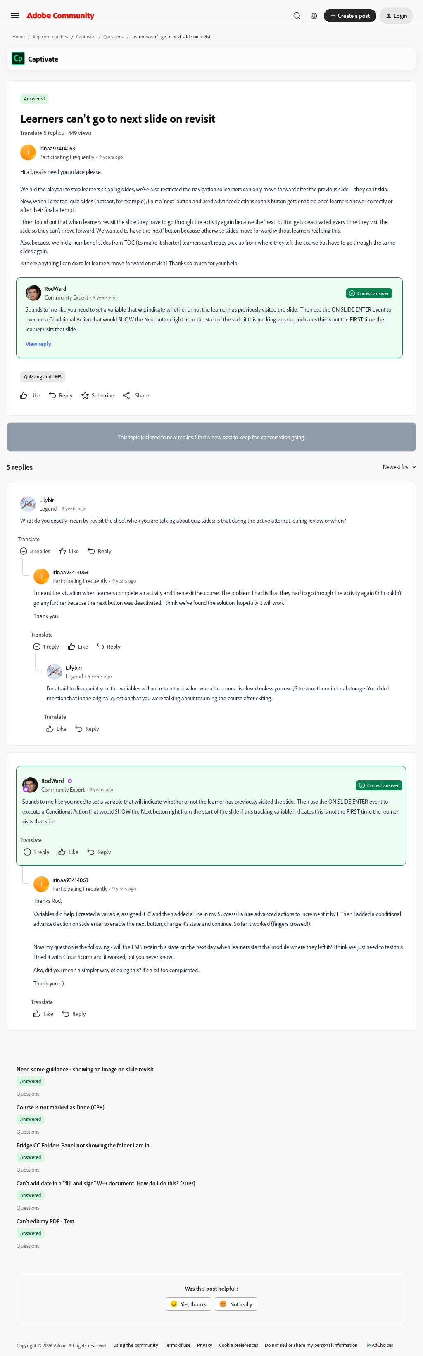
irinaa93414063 (57, 148)
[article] (211, 526)
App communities (50, 36)
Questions (113, 36)
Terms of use (177, 1345)
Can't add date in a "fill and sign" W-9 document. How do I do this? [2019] (106, 1183)
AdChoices (382, 1345)
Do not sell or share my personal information (311, 1345)
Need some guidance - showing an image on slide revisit (85, 1069)
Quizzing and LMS (43, 376)
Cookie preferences (238, 1345)
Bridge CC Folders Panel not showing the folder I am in (83, 1145)
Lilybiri (47, 499)
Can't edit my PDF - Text (45, 1221)
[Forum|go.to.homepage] (60, 15)
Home (18, 36)
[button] (15, 17)
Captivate (85, 36)
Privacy (204, 1345)
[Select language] (314, 15)
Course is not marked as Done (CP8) (61, 1107)
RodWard (55, 288)
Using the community (135, 1345)
